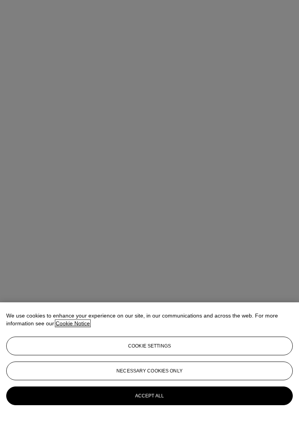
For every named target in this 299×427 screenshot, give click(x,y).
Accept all (149, 396)
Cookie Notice (73, 323)
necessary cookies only (149, 371)
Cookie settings (149, 346)
